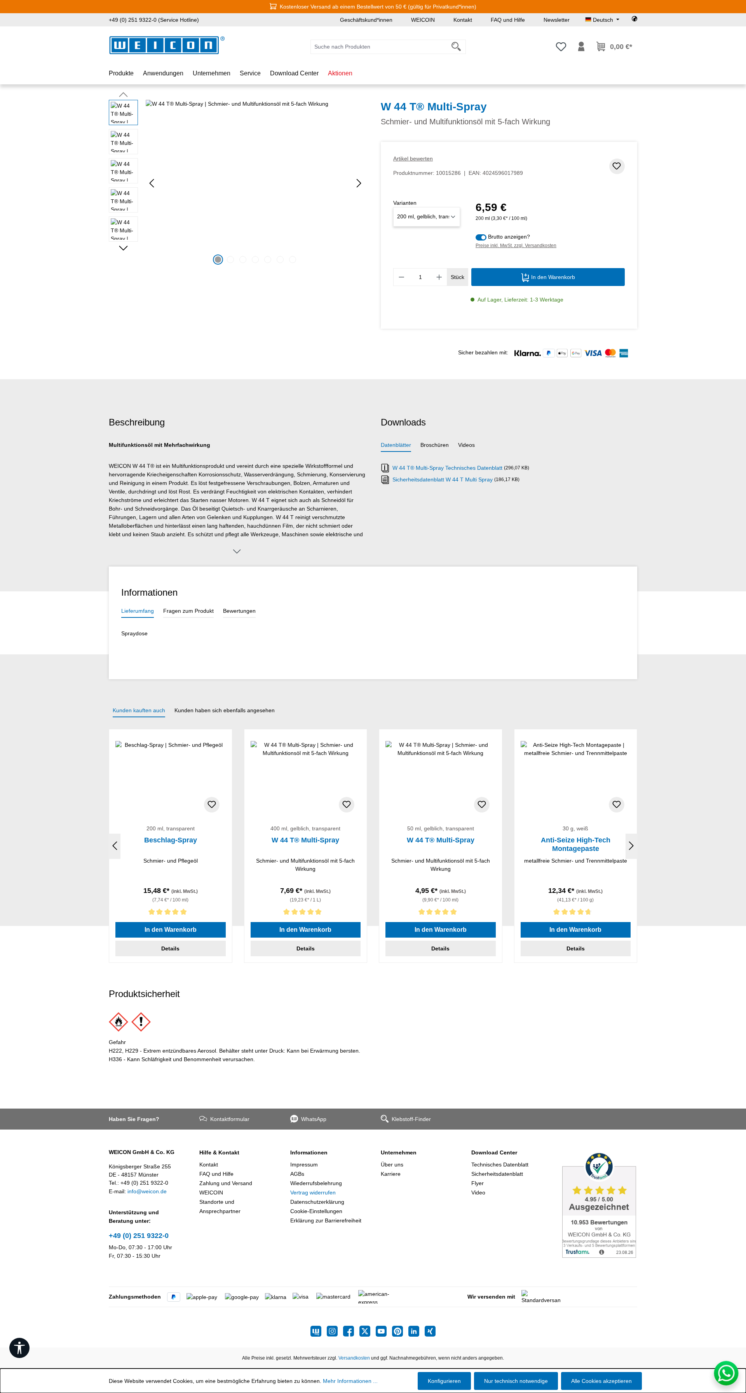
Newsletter (557, 20)
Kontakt (462, 20)
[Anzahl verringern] (401, 277)
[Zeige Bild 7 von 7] (292, 259)
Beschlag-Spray (170, 840)
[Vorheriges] (151, 183)
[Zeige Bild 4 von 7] (255, 259)
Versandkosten (354, 1358)
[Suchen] (456, 47)
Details (170, 948)
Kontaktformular (229, 1119)
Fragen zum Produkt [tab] (188, 611)
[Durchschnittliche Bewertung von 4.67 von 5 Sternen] (576, 913)
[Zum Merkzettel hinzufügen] (617, 166)
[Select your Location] (634, 19)
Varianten (405, 203)
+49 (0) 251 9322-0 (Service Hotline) (154, 20)
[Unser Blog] (318, 1331)
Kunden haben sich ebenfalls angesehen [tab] (224, 710)
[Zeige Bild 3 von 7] (242, 259)
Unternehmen (399, 1152)
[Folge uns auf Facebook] (351, 1331)
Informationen (309, 1152)
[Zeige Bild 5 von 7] (267, 259)
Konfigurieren (444, 1381)
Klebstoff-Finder (411, 1119)
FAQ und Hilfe (508, 20)
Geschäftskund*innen (366, 20)
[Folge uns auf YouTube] (384, 1331)
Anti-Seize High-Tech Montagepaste (575, 844)
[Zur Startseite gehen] (167, 45)
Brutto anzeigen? (509, 237)
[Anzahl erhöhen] (439, 277)
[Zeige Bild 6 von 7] (280, 259)
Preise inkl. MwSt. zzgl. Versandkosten (516, 245)
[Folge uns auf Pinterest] (400, 1331)
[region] (237, 183)
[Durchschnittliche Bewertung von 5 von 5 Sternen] (170, 913)
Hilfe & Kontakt (219, 1152)
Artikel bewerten (413, 158)
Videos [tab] (466, 445)
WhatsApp (313, 1119)
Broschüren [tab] (434, 445)
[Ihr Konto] (581, 46)
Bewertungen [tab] (239, 611)
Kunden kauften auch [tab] (139, 710)
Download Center (494, 1152)
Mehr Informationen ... (350, 1381)
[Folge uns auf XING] (430, 1331)
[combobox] (378, 47)
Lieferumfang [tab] (137, 611)
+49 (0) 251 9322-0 (139, 1236)
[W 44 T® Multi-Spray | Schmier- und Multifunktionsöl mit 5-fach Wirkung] (255, 183)
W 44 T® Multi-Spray (305, 840)
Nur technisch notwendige (516, 1381)
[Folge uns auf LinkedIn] (416, 1331)
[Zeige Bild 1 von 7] (217, 259)
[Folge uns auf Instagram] (335, 1331)
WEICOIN (423, 20)
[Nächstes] (359, 183)
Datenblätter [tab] (396, 445)
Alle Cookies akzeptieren (601, 1381)
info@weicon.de (147, 1191)
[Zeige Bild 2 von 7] (230, 259)
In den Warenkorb (552, 277)
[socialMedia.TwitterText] (367, 1331)
